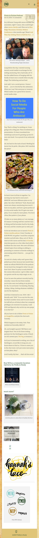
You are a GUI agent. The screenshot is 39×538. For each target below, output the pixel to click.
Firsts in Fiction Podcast (13, 16)
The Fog (21, 336)
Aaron (10, 27)
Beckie (15, 27)
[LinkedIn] (21, 531)
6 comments (17, 18)
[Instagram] (34, 531)
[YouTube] (25, 531)
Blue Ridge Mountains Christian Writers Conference (18, 29)
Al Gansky (29, 241)
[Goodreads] (16, 531)
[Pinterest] (29, 531)
